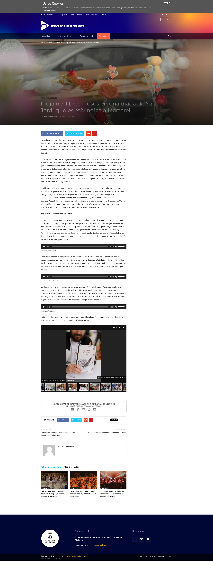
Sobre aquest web (77, 15)
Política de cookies (49, 10)
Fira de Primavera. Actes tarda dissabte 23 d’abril (106, 433)
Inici (42, 43)
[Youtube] (170, 14)
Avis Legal (83, 556)
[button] (169, 36)
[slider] (121, 246)
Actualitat (46, 36)
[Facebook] (162, 14)
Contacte (103, 15)
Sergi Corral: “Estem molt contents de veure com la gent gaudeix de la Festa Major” (83, 493)
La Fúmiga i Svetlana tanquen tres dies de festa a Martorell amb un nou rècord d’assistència (113, 493)
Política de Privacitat (72, 556)
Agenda (102, 36)
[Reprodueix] (44, 246)
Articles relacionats (51, 467)
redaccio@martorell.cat (96, 545)
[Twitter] (166, 14)
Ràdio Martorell (86, 36)
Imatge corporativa (92, 15)
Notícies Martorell (50, 116)
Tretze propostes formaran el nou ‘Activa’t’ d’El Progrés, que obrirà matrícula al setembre (53, 493)
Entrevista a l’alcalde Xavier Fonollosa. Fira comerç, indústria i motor (58, 434)
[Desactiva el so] (116, 246)
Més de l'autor (71, 467)
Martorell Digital (65, 36)
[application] (83, 246)
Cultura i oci (52, 98)
